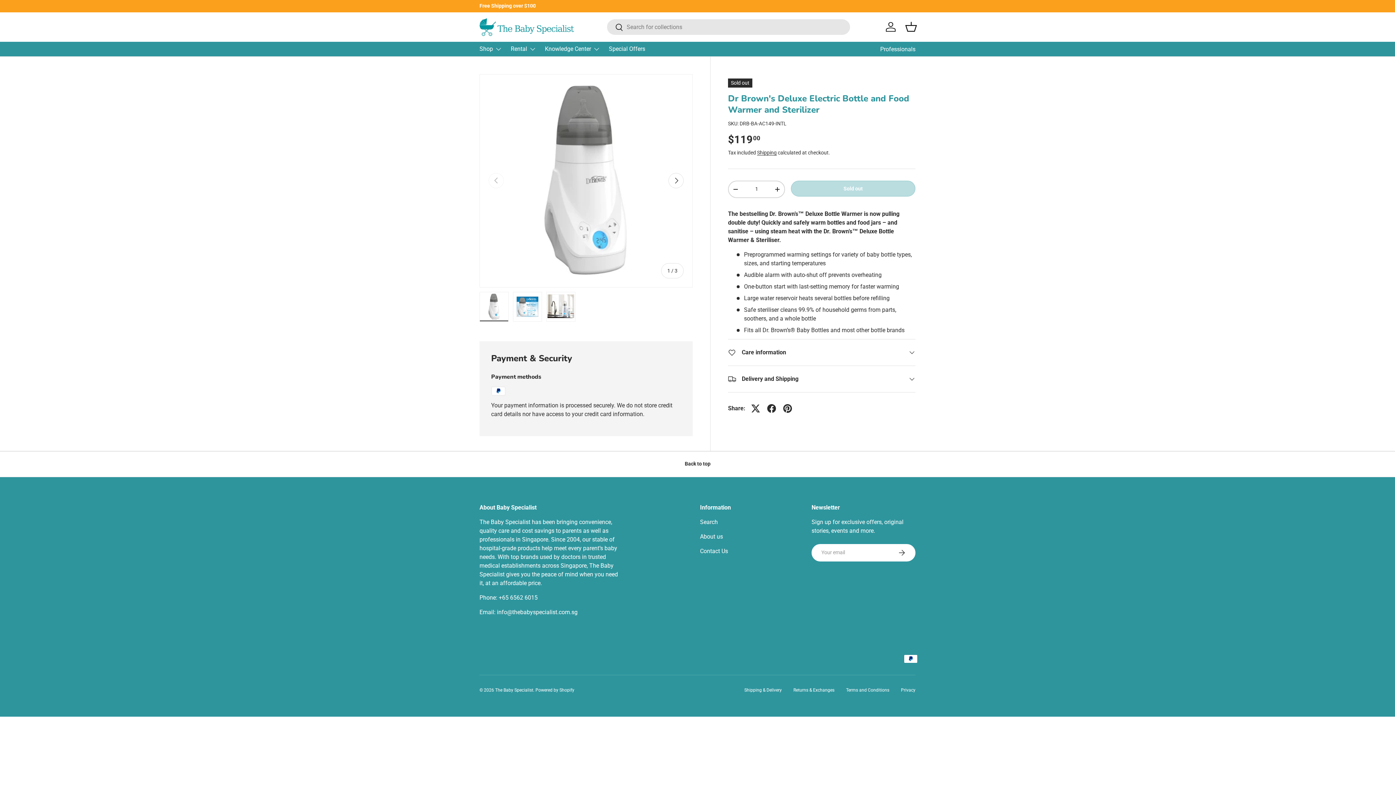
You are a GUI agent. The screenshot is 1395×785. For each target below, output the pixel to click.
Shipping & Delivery (763, 690)
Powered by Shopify (554, 690)
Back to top (698, 464)
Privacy (908, 690)
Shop (486, 48)
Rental (519, 48)
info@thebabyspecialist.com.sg (537, 612)
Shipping (767, 153)
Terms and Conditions (867, 690)
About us (711, 536)
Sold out (853, 189)
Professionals (897, 49)
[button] (911, 27)
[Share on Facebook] (772, 408)
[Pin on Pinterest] (788, 408)
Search (709, 522)
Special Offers (627, 48)
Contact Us (714, 551)
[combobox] (728, 27)
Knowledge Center (568, 48)
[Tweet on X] (756, 408)
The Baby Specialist (514, 690)
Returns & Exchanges (813, 690)
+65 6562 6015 (518, 597)
